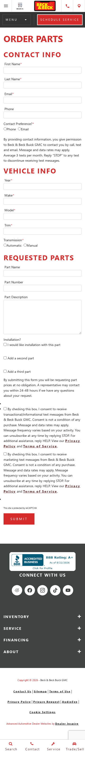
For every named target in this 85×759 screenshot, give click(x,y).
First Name (13, 64)
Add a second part (21, 358)
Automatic (14, 245)
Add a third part (19, 371)
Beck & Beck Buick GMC (54, 680)
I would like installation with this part (34, 344)
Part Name (12, 267)
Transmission (14, 240)
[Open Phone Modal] (67, 6)
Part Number (13, 282)
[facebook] (30, 590)
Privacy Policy (19, 701)
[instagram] (42, 590)
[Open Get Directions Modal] (79, 6)
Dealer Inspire (67, 723)
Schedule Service (59, 19)
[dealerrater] (17, 590)
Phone (9, 109)
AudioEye (70, 701)
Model (9, 210)
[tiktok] (55, 590)
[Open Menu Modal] (6, 6)
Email (9, 94)
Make (9, 195)
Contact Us (22, 691)
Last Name (12, 79)
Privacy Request (46, 701)
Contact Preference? (19, 123)
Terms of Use (60, 691)
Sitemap (40, 691)
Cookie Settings (43, 712)
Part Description (16, 297)
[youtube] (68, 590)
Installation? (12, 339)
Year (8, 180)
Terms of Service (40, 446)
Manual (32, 245)
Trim (8, 225)
